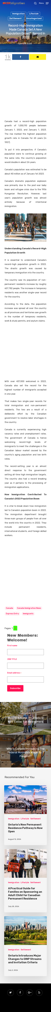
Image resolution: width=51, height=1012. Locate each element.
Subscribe (15, 688)
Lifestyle (34, 13)
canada (9, 608)
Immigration (18, 13)
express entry (12, 614)
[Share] (20, 57)
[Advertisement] (25, 92)
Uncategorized (34, 18)
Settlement (15, 18)
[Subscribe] (37, 57)
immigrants (28, 614)
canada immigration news (29, 608)
